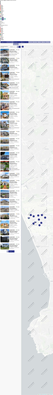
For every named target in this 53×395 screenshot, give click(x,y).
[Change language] (1, 4)
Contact (1, 26)
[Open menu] (0, 40)
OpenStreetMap (44, 394)
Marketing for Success (4, 25)
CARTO (52, 394)
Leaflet (40, 394)
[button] (51, 46)
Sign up (1, 17)
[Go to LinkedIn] (0, 3)
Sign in (3, 17)
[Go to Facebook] (0, 1)
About (1, 21)
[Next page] (20, 47)
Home (1, 20)
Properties (2, 22)
